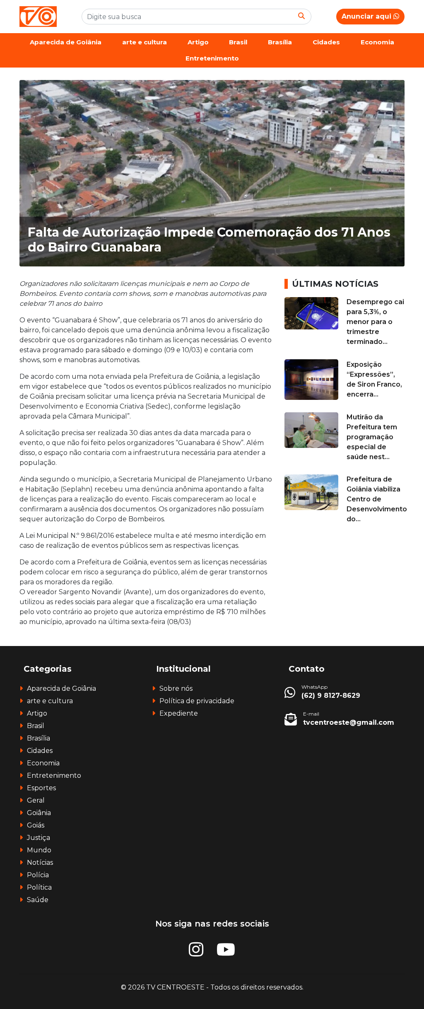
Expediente (178, 713)
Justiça (38, 838)
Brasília (280, 42)
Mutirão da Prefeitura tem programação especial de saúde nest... (372, 437)
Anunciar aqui (367, 16)
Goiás (35, 825)
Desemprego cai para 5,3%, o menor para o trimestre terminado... (375, 322)
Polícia (38, 875)
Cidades (326, 42)
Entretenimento (212, 58)
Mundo (39, 850)
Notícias (40, 862)
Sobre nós (176, 688)
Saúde (37, 900)
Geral (36, 800)
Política (39, 887)
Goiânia (39, 813)
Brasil (238, 42)
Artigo (198, 42)
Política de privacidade (196, 701)
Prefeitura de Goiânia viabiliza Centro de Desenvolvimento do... (377, 499)
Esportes (41, 788)
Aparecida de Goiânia (65, 42)
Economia (377, 42)
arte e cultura (144, 42)
